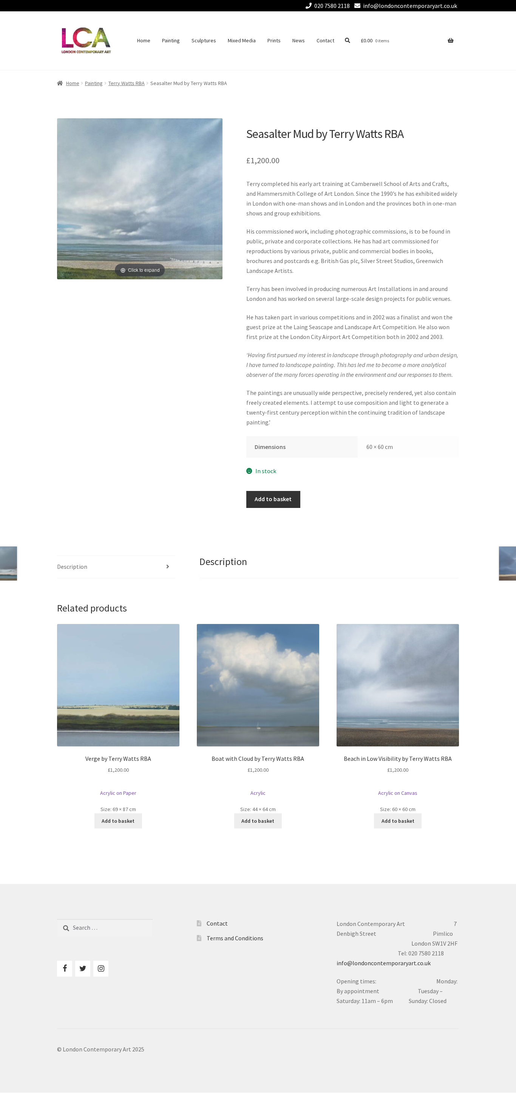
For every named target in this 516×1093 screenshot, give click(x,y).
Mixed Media (242, 40)
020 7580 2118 (332, 5)
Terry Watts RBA (126, 83)
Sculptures (204, 40)
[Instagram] (100, 969)
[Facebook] (64, 969)
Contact (325, 40)
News (298, 40)
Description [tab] (72, 566)
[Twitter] (82, 969)
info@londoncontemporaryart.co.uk (410, 5)
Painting (171, 40)
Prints (274, 40)
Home (143, 40)
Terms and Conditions (235, 938)
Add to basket (273, 499)
